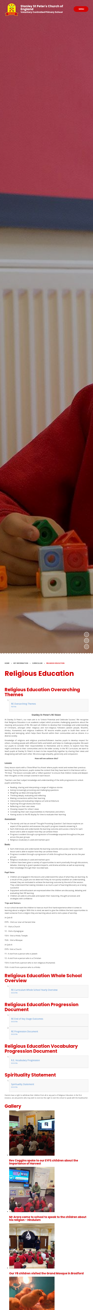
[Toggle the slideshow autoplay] (86, 646)
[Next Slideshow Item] (86, 634)
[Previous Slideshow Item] (86, 640)
